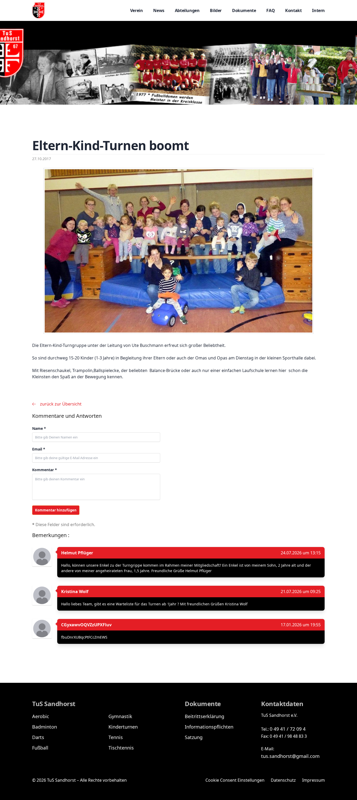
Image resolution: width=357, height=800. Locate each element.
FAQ (270, 10)
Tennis (115, 737)
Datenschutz (283, 780)
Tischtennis (121, 748)
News (158, 10)
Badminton (44, 727)
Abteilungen (187, 10)
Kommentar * (44, 469)
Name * (39, 428)
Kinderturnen (123, 727)
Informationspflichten (209, 727)
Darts (38, 737)
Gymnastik (120, 716)
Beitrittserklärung (204, 716)
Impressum (313, 780)
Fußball (40, 748)
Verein (136, 10)
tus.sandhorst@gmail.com (290, 756)
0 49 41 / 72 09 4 (288, 729)
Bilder (216, 10)
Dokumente (244, 10)
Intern (318, 10)
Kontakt (293, 10)
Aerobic (40, 716)
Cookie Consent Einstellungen (234, 780)
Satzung (194, 737)
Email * (38, 449)
